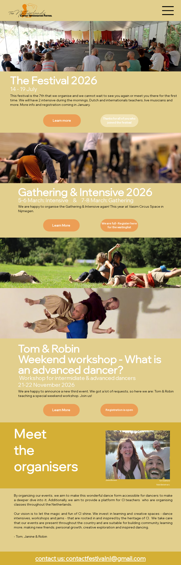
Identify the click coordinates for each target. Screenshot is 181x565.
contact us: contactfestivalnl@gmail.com (90, 558)
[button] (119, 120)
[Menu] (168, 10)
